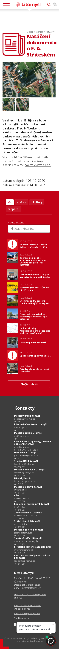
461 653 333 (19, 421)
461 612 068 (19, 475)
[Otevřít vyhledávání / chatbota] (48, 4)
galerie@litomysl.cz (23, 533)
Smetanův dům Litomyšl (28, 538)
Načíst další (29, 384)
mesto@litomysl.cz (31, 587)
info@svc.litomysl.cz (23, 550)
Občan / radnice (35, 31)
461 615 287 (19, 509)
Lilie (16, 495)
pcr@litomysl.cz (21, 447)
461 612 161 (19, 430)
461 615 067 (19, 527)
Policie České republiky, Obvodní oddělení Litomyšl (32, 442)
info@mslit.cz (20, 490)
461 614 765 (19, 535)
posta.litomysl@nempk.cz (26, 455)
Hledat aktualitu (16, 222)
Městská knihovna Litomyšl (29, 469)
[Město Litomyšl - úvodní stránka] (28, 4)
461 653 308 (19, 501)
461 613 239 (19, 544)
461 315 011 (19, 484)
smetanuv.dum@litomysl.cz (26, 541)
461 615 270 (19, 552)
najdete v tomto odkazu (38, 165)
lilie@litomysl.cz (21, 498)
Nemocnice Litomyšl (25, 452)
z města (21, 202)
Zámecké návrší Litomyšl (28, 512)
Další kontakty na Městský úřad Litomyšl (30, 596)
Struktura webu (22, 618)
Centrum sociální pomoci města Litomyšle (32, 556)
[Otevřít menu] (6, 5)
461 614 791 (19, 492)
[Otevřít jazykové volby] (54, 4)
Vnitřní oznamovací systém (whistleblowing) (27, 607)
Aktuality (50, 31)
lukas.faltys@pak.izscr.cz (25, 464)
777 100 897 (19, 518)
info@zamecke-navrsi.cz (25, 515)
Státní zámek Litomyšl (27, 521)
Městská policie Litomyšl (28, 432)
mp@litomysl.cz (21, 436)
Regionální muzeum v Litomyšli (31, 503)
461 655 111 (19, 458)
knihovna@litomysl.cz (24, 473)
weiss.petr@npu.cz (23, 524)
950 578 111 (19, 467)
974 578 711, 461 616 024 (26, 449)
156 (16, 438)
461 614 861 (19, 563)
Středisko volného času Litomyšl (32, 546)
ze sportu (13, 209)
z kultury (36, 202)
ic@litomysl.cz (20, 427)
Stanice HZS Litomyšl (26, 461)
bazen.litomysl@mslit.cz (25, 481)
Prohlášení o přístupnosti (27, 613)
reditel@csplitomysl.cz (24, 561)
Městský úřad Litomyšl (27, 415)
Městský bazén (22, 478)
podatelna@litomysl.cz (24, 419)
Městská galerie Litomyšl (28, 529)
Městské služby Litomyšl (28, 486)
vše (10, 202)
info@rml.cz (19, 507)
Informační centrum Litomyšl (30, 424)
